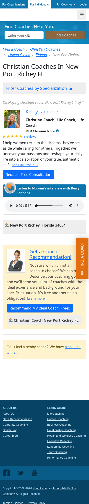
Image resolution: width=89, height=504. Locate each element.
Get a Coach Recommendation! (50, 254)
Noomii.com (40, 488)
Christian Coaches (45, 49)
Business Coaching (59, 424)
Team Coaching (57, 452)
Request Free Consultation (28, 174)
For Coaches (64, 4)
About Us (8, 413)
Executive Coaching (59, 441)
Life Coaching (56, 413)
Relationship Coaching (61, 430)
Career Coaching (58, 419)
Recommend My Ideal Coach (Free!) (40, 308)
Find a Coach (14, 49)
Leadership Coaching (60, 446)
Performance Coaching (61, 457)
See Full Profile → (25, 165)
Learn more (36, 298)
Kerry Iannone (42, 111)
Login (83, 4)
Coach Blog (10, 430)
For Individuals (39, 4)
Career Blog (10, 435)
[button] (57, 131)
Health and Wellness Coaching (66, 435)
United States (19, 54)
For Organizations (13, 4)
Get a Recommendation (17, 419)
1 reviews (30, 136)
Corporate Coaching (15, 424)
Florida (41, 54)
